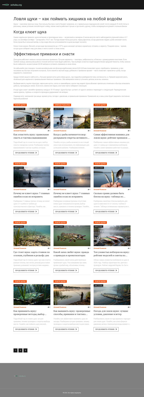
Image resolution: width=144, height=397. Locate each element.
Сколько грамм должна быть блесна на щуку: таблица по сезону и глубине (109, 195)
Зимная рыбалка (62, 105)
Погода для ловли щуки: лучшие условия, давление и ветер (111, 312)
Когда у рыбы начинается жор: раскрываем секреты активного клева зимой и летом (70, 136)
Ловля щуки (20, 105)
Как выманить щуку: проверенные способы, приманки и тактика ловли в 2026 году (72, 312)
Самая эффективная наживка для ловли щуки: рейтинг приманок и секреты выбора (111, 136)
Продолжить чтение (25, 153)
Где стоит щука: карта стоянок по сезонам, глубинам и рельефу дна (31, 253)
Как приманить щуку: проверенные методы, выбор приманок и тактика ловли (28, 312)
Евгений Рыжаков (19, 131)
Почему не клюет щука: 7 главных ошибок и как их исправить (31, 195)
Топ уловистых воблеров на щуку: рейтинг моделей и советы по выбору (112, 253)
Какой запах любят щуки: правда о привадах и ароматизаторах (71, 253)
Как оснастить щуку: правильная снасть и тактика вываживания (31, 136)
